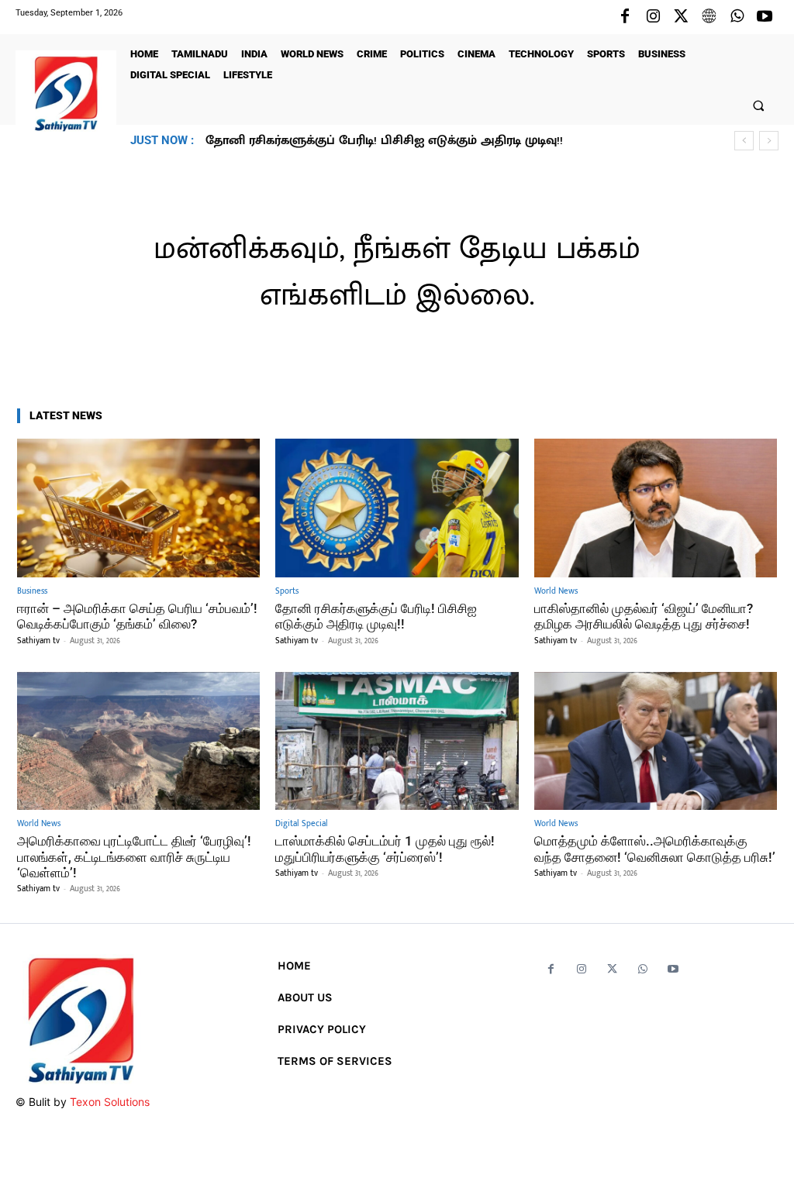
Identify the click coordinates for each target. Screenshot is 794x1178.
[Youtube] (764, 17)
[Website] (709, 17)
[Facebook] (625, 17)
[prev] (744, 140)
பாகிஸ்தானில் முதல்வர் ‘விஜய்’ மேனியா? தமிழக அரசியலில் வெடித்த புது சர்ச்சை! (449, 140)
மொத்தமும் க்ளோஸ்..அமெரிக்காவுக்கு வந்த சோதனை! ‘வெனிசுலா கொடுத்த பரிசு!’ (654, 848)
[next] (768, 140)
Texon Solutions (110, 1101)
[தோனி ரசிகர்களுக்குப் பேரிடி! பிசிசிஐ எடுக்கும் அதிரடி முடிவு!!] (396, 508)
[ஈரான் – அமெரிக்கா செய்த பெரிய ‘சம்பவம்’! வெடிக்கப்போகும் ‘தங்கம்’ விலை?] (138, 508)
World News (556, 591)
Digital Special (301, 824)
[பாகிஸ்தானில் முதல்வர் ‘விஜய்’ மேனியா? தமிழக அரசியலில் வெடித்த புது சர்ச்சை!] (655, 508)
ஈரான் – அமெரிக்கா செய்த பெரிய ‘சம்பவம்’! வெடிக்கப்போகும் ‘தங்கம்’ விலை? (137, 616)
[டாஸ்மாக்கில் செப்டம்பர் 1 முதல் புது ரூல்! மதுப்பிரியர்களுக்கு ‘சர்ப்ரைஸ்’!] (396, 741)
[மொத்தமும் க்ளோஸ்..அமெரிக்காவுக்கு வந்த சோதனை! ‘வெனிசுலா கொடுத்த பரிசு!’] (655, 741)
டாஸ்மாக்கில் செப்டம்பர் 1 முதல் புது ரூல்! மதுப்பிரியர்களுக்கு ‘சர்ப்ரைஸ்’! (385, 848)
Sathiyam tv (38, 641)
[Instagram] (653, 17)
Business (32, 591)
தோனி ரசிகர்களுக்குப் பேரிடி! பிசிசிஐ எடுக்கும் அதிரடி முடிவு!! (376, 616)
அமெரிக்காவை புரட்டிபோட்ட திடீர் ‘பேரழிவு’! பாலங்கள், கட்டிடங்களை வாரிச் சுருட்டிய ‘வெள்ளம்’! (134, 856)
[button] (758, 105)
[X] (681, 17)
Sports (287, 591)
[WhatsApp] (737, 17)
